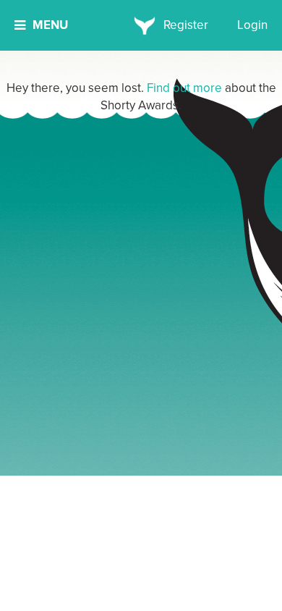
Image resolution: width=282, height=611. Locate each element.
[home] (141, 25)
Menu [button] (50, 25)
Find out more (184, 88)
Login (252, 25)
